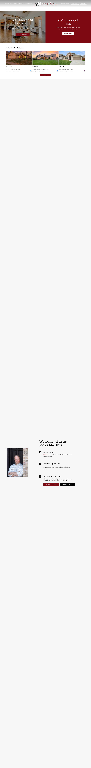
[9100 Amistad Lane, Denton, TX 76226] (72, 58)
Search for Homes (68, 33)
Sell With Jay (8, 3)
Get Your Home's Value (23, 34)
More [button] (67, 3)
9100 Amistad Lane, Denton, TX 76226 (66, 69)
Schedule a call (46, 454)
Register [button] (74, 3)
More (45, 75)
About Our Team (18, 3)
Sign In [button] (83, 3)
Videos (63, 3)
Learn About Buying (67, 484)
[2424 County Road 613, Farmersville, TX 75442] (45, 58)
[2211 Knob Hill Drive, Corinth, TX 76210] (19, 58)
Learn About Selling (51, 484)
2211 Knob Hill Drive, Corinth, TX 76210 (13, 69)
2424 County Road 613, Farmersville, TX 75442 (40, 69)
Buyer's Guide (28, 3)
